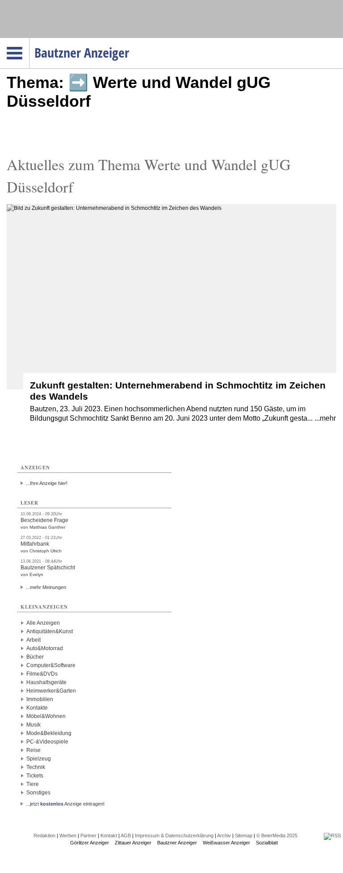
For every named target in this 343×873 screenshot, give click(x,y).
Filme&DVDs (42, 674)
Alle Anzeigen (43, 623)
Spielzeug (38, 758)
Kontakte (37, 708)
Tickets (34, 775)
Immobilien (39, 699)
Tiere (32, 784)
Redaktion (44, 835)
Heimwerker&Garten (51, 691)
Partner (88, 835)
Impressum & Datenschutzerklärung (174, 835)
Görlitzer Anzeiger (89, 842)
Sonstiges (38, 792)
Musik (33, 725)
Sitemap (243, 835)
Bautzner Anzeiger (177, 842)
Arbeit (33, 640)
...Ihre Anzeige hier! (46, 483)
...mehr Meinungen (46, 587)
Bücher (35, 657)
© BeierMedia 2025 (276, 835)
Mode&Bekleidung (48, 733)
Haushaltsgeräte (46, 682)
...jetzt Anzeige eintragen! (65, 804)
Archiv (224, 835)
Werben (67, 835)
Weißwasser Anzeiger (226, 842)
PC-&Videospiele (47, 741)
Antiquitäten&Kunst (49, 631)
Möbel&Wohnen (46, 716)
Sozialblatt (267, 842)
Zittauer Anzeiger (133, 842)
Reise (33, 750)
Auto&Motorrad (44, 648)
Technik (35, 767)
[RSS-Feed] (332, 835)
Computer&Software (50, 665)
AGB (126, 835)
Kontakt (108, 835)
